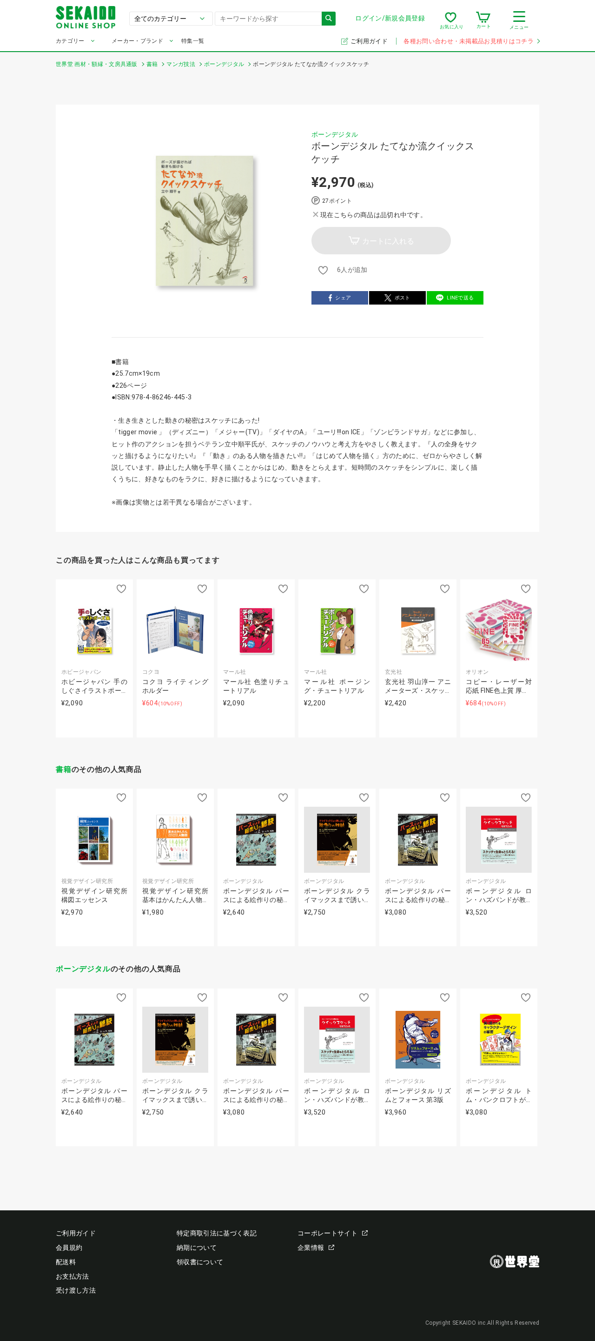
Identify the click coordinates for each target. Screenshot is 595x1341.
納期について (197, 1247)
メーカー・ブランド (137, 41)
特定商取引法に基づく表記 (217, 1233)
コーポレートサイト (327, 1233)
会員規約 (69, 1247)
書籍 (64, 769)
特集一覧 (192, 41)
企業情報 (311, 1247)
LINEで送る (460, 298)
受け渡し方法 (76, 1290)
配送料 (66, 1262)
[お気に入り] (450, 20)
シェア (343, 298)
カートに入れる (388, 241)
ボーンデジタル (334, 134)
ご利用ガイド (369, 41)
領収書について (200, 1262)
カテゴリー (70, 41)
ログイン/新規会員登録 (390, 18)
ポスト (402, 298)
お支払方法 (72, 1276)
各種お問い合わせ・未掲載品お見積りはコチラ (468, 41)
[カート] (483, 20)
